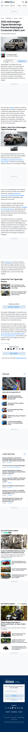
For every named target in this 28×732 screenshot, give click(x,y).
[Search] (23, 2)
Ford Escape (16, 334)
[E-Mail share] (22, 349)
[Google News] (15, 708)
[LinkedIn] (10, 708)
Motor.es (7, 343)
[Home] (9, 2)
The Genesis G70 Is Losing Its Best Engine (13, 465)
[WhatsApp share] (20, 349)
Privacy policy (7, 717)
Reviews (7, 5)
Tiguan (15, 18)
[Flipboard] (13, 708)
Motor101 (9, 487)
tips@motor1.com (21, 358)
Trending (9, 462)
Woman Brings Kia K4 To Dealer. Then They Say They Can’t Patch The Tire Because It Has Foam (12, 500)
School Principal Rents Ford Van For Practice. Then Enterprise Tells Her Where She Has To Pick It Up (13, 472)
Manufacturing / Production (14, 467)
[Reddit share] (17, 349)
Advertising (14, 712)
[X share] (8, 349)
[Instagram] (17, 708)
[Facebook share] (5, 349)
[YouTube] (19, 708)
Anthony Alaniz (12, 54)
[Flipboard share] (14, 349)
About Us (8, 712)
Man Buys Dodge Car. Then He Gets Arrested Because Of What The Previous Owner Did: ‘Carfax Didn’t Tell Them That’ (13, 459)
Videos (19, 5)
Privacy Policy (19, 699)
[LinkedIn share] (11, 349)
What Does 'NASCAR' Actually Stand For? (13, 486)
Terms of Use (14, 700)
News (2, 5)
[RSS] (22, 708)
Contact (20, 712)
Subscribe (14, 695)
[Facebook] (6, 708)
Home (2, 18)
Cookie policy (14, 717)
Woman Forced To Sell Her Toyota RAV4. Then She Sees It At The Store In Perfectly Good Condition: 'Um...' (13, 492)
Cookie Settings (20, 717)
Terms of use (14, 719)
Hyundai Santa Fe (10, 336)
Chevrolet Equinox (6, 334)
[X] (8, 708)
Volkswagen (9, 18)
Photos (24, 5)
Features (12, 5)
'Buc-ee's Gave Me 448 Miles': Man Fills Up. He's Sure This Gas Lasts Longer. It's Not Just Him (14, 479)
